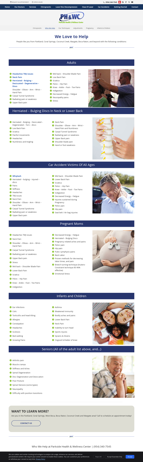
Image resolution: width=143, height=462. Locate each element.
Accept (130, 457)
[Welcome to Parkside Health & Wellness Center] (71, 22)
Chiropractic (46, 7)
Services (32, 7)
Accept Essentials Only (114, 457)
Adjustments (77, 28)
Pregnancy (90, 28)
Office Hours (38, 2)
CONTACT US (26, 423)
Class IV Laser (87, 7)
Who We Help (50, 28)
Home (7, 7)
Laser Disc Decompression (66, 7)
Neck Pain (17, 77)
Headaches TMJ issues (22, 74)
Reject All (98, 457)
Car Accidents (103, 7)
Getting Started (120, 7)
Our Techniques (64, 28)
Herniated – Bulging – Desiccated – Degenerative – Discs (25, 83)
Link (119, 2)
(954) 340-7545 (111, 2)
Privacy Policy (40, 459)
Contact (135, 7)
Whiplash (16, 176)
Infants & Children (103, 28)
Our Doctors (19, 7)
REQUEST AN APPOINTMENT (20, 2)
